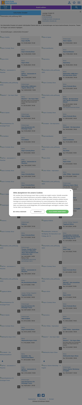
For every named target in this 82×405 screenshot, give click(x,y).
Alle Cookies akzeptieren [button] (57, 211)
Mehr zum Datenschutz (24, 207)
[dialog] (41, 202)
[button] (19, 212)
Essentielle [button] (37, 211)
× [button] (70, 190)
